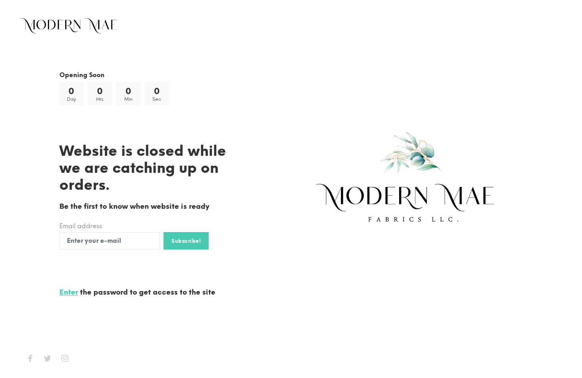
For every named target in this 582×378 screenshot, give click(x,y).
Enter (68, 292)
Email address (80, 226)
